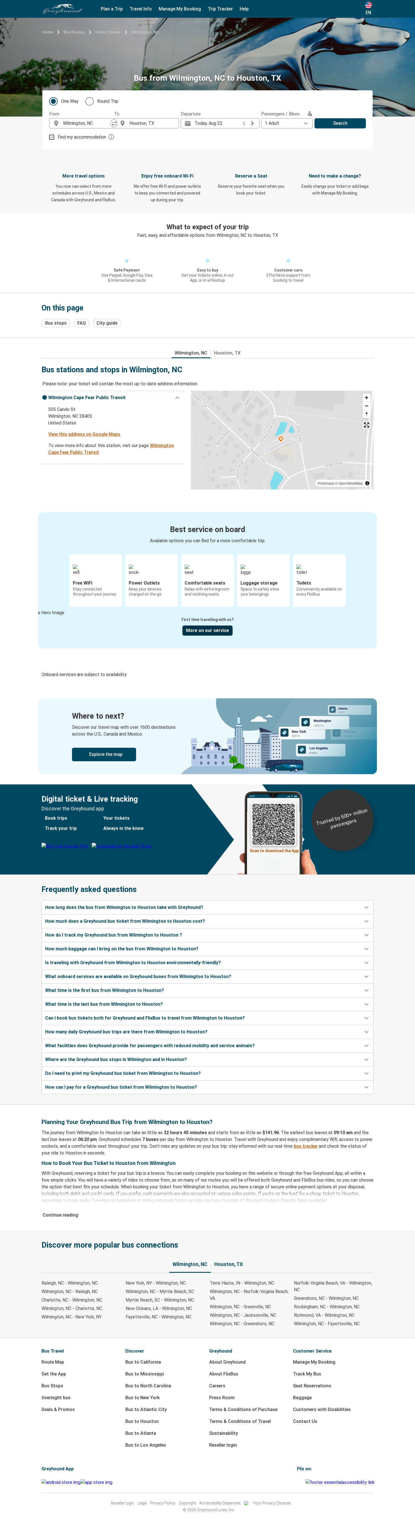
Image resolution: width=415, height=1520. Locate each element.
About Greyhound (227, 1362)
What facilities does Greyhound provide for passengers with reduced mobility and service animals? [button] (150, 1045)
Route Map (53, 1362)
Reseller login (223, 1445)
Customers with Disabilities (322, 1409)
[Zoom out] (366, 406)
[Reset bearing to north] (366, 414)
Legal (142, 1503)
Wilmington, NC (145, 32)
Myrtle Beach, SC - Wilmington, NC (160, 1300)
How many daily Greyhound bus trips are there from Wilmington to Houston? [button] (126, 1032)
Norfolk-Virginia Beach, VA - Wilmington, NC (333, 1286)
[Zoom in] (366, 397)
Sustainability (223, 1433)
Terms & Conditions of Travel (240, 1421)
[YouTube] (301, 1482)
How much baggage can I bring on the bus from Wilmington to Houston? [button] (121, 949)
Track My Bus (307, 1374)
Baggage (302, 1397)
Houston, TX (227, 353)
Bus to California (143, 1362)
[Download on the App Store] (96, 1482)
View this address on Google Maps (84, 434)
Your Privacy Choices (272, 1503)
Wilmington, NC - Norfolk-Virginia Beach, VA (249, 1295)
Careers (217, 1385)
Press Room (222, 1397)
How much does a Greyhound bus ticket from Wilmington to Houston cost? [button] (125, 921)
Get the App (54, 1374)
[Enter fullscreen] (366, 425)
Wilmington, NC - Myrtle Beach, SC (160, 1291)
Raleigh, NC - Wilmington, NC (70, 1283)
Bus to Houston (142, 1421)
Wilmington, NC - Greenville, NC (240, 1306)
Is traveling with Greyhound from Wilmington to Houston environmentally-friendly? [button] (133, 962)
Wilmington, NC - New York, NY (72, 1317)
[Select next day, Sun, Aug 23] (252, 123)
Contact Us (305, 1421)
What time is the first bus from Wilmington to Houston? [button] (104, 990)
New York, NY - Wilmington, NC (156, 1283)
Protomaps (326, 483)
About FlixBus (223, 1374)
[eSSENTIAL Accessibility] (341, 1482)
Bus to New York (142, 1397)
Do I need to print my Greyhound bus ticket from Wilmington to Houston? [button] (123, 1073)
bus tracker (306, 1146)
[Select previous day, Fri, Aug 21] (244, 123)
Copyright (187, 1503)
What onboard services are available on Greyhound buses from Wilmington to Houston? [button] (138, 976)
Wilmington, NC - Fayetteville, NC (327, 1323)
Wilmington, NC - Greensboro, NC (242, 1323)
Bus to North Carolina (148, 1385)
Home (47, 32)
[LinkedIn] (303, 1482)
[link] (207, 736)
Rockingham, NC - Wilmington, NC (327, 1306)
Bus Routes (74, 32)
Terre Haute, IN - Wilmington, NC (242, 1283)
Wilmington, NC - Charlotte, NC (72, 1308)
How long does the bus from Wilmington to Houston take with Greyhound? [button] (124, 907)
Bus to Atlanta (140, 1433)
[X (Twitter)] (304, 1482)
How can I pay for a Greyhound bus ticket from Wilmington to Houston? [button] (121, 1087)
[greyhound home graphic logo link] (62, 9)
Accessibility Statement (220, 1503)
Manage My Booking (314, 1362)
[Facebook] (298, 1482)
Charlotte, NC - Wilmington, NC (72, 1300)
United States (108, 32)
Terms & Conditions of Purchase (243, 1409)
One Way (69, 101)
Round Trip (107, 101)
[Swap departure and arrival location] (114, 123)
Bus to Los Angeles (145, 1445)
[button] (113, 397)
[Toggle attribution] (367, 483)
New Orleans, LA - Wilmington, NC (159, 1308)
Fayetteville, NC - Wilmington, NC (158, 1317)
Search (340, 123)
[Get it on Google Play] (61, 1482)
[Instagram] (299, 1482)
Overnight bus (56, 1397)
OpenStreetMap (350, 483)
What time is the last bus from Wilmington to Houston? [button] (104, 1004)
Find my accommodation (82, 137)
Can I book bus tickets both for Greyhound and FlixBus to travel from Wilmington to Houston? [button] (145, 1018)
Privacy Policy (162, 1503)
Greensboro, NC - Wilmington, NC (326, 1298)
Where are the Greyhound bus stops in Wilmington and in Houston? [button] (116, 1059)
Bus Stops (52, 1385)
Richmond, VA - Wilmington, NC (324, 1315)
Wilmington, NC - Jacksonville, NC (243, 1315)
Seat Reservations (312, 1385)
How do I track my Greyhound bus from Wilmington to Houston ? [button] (113, 935)
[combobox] (86, 123)
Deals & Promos (58, 1409)
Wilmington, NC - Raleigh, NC (70, 1291)
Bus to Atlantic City (146, 1409)
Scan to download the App (274, 850)
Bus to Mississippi (144, 1374)
